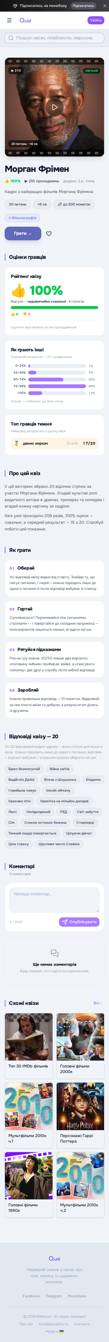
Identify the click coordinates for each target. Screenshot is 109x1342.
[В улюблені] (48, 233)
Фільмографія (22, 218)
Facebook (31, 1296)
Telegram (54, 1296)
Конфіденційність (53, 1324)
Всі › (97, 1003)
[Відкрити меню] (9, 20)
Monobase (77, 1296)
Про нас (26, 1324)
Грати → (23, 233)
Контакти (82, 1324)
